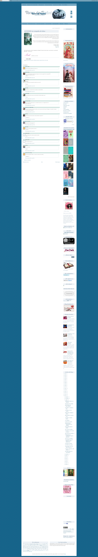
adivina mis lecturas (41, 543)
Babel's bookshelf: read (69, 129)
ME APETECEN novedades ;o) (69, 433)
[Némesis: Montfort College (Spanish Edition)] (70, 170)
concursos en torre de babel (33, 544)
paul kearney (44, 549)
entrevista (24, 545)
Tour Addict (64, 4)
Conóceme (25, 23)
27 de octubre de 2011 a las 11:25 (30, 70)
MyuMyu (26, 72)
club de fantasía (27, 544)
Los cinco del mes (31, 543)
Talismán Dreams (27, 152)
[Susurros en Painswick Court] (70, 161)
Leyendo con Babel (57, 4)
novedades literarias (34, 549)
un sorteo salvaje (65, 481)
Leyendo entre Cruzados (68, 421)
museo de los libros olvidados (43, 548)
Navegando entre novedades (69, 403)
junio (66, 458)
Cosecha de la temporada (32, 4)
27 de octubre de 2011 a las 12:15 (30, 91)
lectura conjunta (32, 547)
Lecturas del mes (65, 102)
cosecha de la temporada (42, 544)
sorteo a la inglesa (45, 550)
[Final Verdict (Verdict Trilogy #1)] (65, 194)
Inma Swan (26, 121)
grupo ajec (46, 546)
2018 (65, 385)
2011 (65, 395)
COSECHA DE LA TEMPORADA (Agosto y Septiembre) (69, 435)
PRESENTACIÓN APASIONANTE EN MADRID (68, 424)
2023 (65, 378)
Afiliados (61, 23)
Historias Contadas (66, 300)
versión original (28, 551)
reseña (28, 550)
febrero (66, 464)
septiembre (67, 454)
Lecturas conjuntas (40, 23)
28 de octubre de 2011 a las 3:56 (29, 143)
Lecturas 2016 (55, 23)
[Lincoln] (70, 178)
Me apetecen (41, 4)
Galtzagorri (27, 100)
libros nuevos (46, 547)
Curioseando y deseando (68, 443)
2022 (65, 379)
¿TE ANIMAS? (67, 420)
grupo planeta (25, 547)
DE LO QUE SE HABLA (69, 429)
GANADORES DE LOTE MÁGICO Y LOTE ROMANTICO (69, 440)
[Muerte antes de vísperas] (65, 186)
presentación (24, 550)
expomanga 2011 (38, 545)
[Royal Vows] (65, 178)
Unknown (26, 66)
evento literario (34, 545)
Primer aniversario (36, 543)
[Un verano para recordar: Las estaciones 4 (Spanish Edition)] (70, 145)
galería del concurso (40, 546)
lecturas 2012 (37, 547)
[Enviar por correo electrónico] (26, 58)
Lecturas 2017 (48, 23)
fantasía (41, 545)
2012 (65, 394)
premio (47, 549)
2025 (65, 375)
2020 (65, 382)
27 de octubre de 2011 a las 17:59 (30, 124)
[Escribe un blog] (27, 58)
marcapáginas (28, 548)
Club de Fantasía (48, 4)
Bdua (26, 126)
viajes (31, 551)
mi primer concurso (36, 548)
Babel (67, 119)
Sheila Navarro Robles (28, 107)
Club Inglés (65, 106)
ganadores (43, 546)
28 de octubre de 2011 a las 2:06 (29, 137)
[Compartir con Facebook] (29, 58)
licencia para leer (24, 548)
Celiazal (26, 93)
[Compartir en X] (28, 58)
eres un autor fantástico (29, 545)
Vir (25, 113)
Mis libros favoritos (68, 232)
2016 (65, 388)
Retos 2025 (65, 104)
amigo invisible (45, 543)
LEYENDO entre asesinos (69, 444)
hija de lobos (29, 60)
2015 (65, 389)
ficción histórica (35, 546)
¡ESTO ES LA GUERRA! (69, 438)
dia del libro (47, 544)
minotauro (37, 60)
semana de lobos (37, 550)
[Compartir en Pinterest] (30, 58)
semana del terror (42, 60)
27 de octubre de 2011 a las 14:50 (30, 105)
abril (66, 461)
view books (73, 124)
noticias (30, 549)
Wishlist (66, 23)
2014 (65, 391)
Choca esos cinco (31, 23)
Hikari (26, 79)
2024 (65, 376)
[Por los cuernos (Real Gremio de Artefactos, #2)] (70, 186)
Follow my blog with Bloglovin (67, 537)
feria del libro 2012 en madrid (29, 546)
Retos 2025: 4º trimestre (66, 110)
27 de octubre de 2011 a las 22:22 (30, 131)
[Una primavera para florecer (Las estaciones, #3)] (65, 153)
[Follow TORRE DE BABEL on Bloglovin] (66, 275)
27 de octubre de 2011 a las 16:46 (30, 119)
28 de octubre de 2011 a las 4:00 (29, 150)
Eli (25, 145)
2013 (65, 392)
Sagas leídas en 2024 (66, 105)
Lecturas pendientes (66, 109)
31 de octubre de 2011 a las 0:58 (29, 158)
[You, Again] (65, 145)
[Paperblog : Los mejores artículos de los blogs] (65, 524)
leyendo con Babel (33, 60)
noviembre (67, 398)
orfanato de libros (40, 549)
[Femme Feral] (70, 137)
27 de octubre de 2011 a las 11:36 (30, 77)
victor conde (46, 60)
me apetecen (32, 548)
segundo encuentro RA (32, 550)
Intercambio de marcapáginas (67, 113)
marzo (66, 462)
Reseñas (24, 4)
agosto (66, 455)
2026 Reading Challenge (69, 118)
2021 (65, 381)
